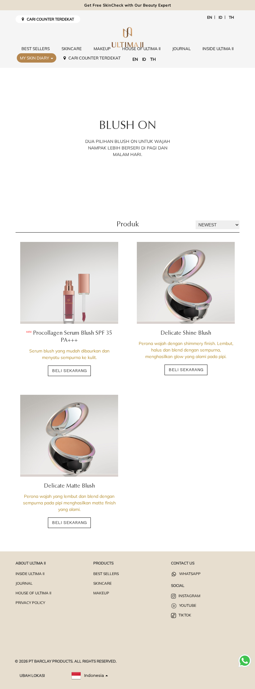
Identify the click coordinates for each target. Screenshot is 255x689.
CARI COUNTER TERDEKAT (49, 19)
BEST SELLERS (35, 48)
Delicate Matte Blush (69, 486)
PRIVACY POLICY (30, 602)
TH (231, 17)
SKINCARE (72, 48)
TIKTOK (184, 615)
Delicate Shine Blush (185, 333)
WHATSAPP (189, 573)
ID (220, 17)
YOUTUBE (187, 605)
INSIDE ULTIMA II (218, 48)
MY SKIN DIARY (35, 57)
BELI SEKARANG (69, 370)
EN (209, 17)
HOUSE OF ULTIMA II (141, 48)
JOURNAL (181, 48)
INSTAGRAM (189, 595)
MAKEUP (102, 48)
